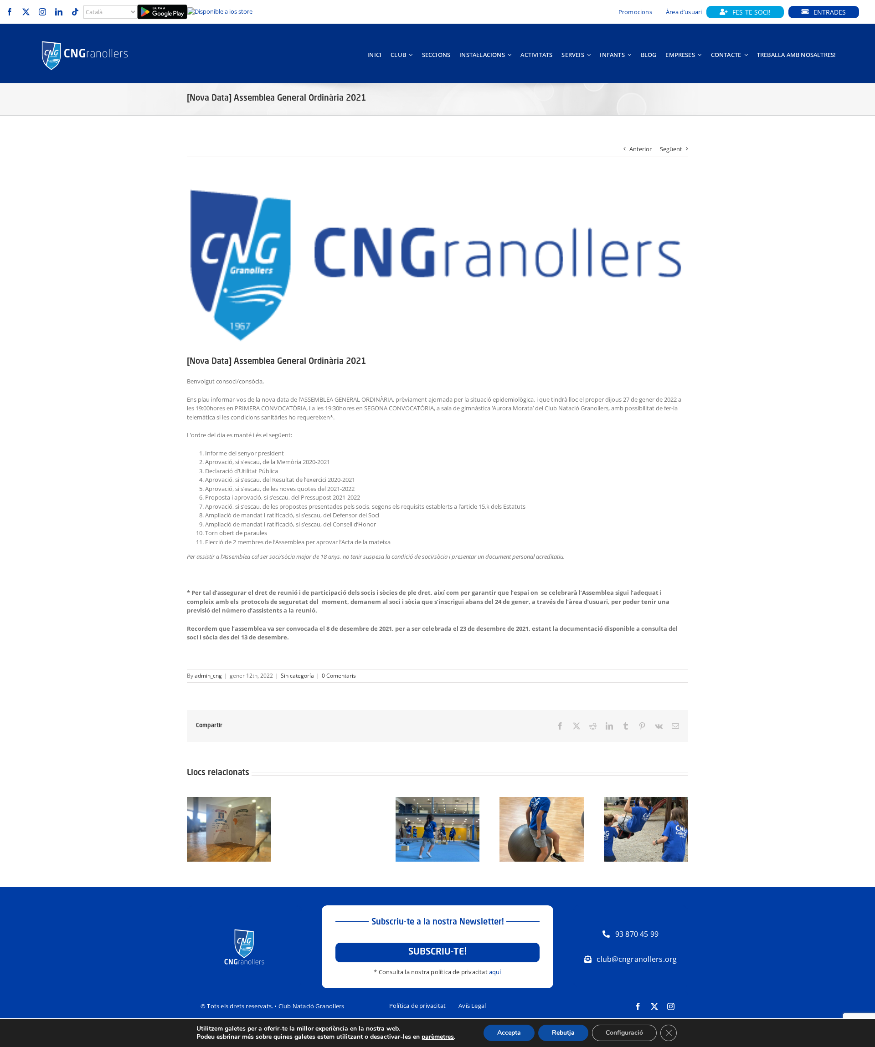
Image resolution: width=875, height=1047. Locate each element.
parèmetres (438, 1037)
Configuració (624, 1032)
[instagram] (42, 11)
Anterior (640, 149)
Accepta (509, 1032)
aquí (495, 972)
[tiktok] (75, 11)
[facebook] (9, 11)
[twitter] (26, 11)
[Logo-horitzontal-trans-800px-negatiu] (84, 41)
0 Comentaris (339, 675)
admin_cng (208, 675)
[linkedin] (58, 11)
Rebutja (563, 1032)
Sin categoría (297, 675)
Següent (671, 149)
